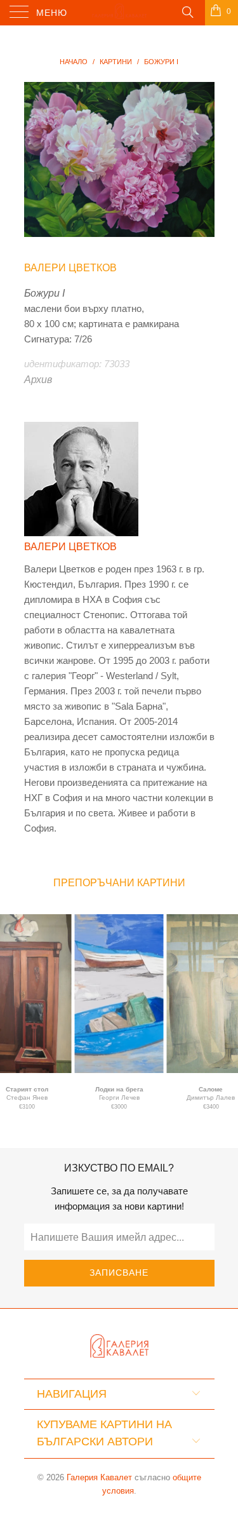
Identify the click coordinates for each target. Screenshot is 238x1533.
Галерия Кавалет (99, 1477)
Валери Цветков (70, 267)
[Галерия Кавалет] (119, 12)
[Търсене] (187, 11)
